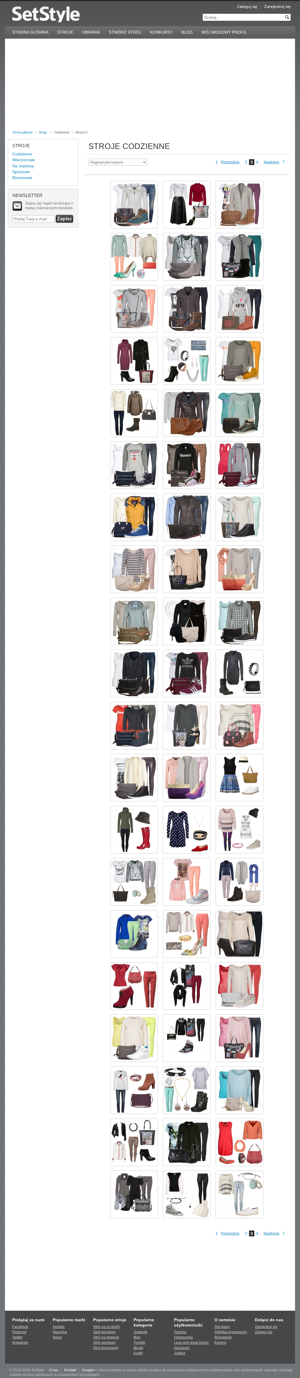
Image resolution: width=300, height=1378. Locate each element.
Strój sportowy (104, 1343)
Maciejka (60, 1332)
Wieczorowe (23, 159)
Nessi (57, 1337)
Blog (187, 32)
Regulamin (223, 1337)
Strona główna (22, 132)
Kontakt (70, 1370)
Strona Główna (30, 32)
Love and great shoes (191, 1343)
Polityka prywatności (230, 1332)
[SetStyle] (46, 14)
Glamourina (183, 1337)
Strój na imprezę (106, 1337)
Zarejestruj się (277, 6)
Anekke (59, 1327)
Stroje (65, 32)
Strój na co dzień (106, 1327)
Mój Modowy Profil (224, 32)
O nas (53, 1370)
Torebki (139, 1343)
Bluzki (138, 1348)
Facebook (20, 1327)
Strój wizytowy (104, 1332)
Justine (179, 1353)
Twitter (17, 1337)
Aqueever (182, 1348)
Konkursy (161, 32)
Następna (271, 162)
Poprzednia (230, 162)
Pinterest (19, 1332)
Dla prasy (222, 1327)
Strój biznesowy (105, 1348)
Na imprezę (23, 166)
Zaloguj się (247, 6)
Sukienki (140, 1332)
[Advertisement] (150, 85)
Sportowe (21, 171)
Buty (137, 1337)
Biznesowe (22, 177)
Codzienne (22, 154)
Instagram (20, 1343)
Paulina (180, 1332)
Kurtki (138, 1353)
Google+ (89, 1370)
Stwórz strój (125, 32)
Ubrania (91, 32)
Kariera (220, 1343)
